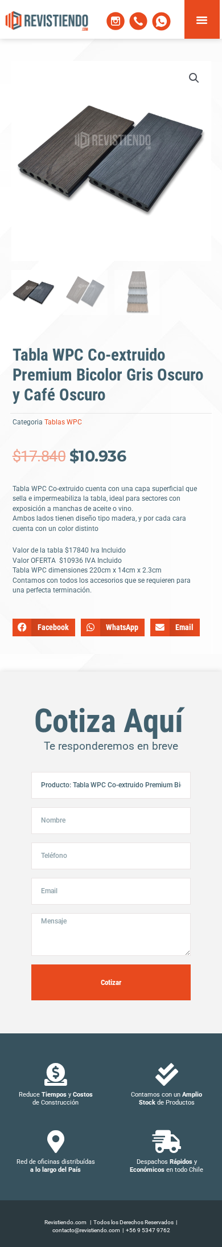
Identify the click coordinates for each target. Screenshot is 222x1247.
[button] (202, 19)
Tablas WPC (63, 422)
